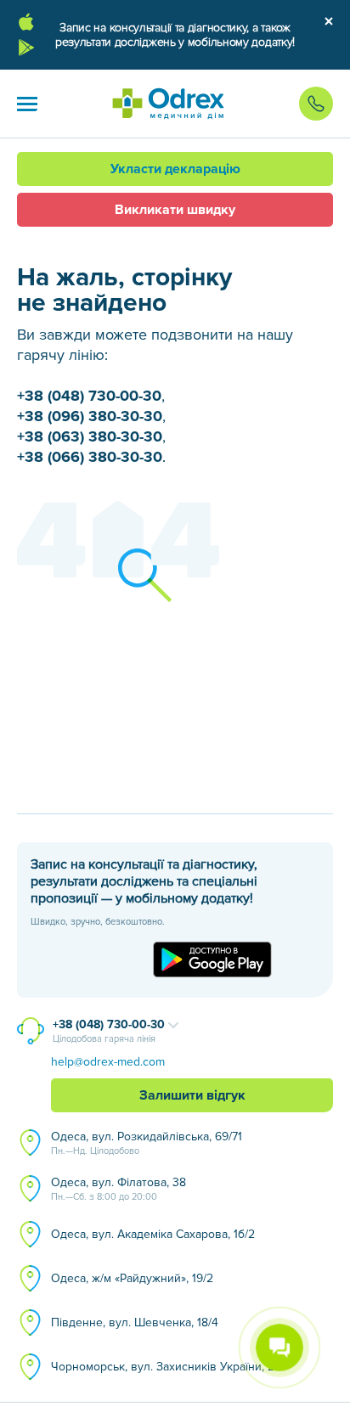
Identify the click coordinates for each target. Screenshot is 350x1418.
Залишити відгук (192, 1095)
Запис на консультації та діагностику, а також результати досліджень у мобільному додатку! (175, 34)
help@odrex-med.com (108, 1062)
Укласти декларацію (175, 168)
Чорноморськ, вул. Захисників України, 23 (166, 1366)
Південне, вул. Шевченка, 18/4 (134, 1322)
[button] (27, 104)
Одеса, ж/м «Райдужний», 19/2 (132, 1278)
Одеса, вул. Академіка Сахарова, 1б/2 (153, 1234)
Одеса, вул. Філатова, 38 (118, 1188)
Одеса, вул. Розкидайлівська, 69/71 (146, 1142)
